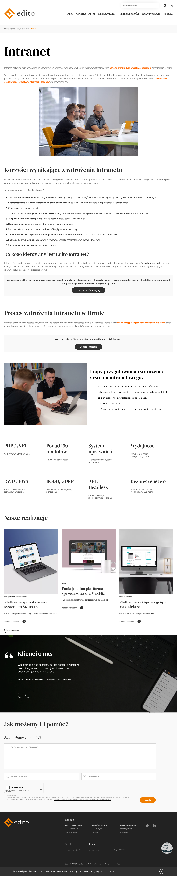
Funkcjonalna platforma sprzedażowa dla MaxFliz (83, 591)
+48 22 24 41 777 (73, 832)
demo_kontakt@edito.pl (73, 850)
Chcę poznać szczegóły (88, 290)
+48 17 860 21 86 (97, 832)
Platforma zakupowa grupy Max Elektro (142, 604)
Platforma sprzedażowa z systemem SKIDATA (26, 604)
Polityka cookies (119, 850)
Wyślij (148, 800)
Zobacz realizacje (88, 346)
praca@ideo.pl (94, 850)
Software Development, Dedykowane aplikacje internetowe (109, 864)
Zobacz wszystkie (11, 630)
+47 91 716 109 (123, 832)
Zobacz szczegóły (11, 621)
